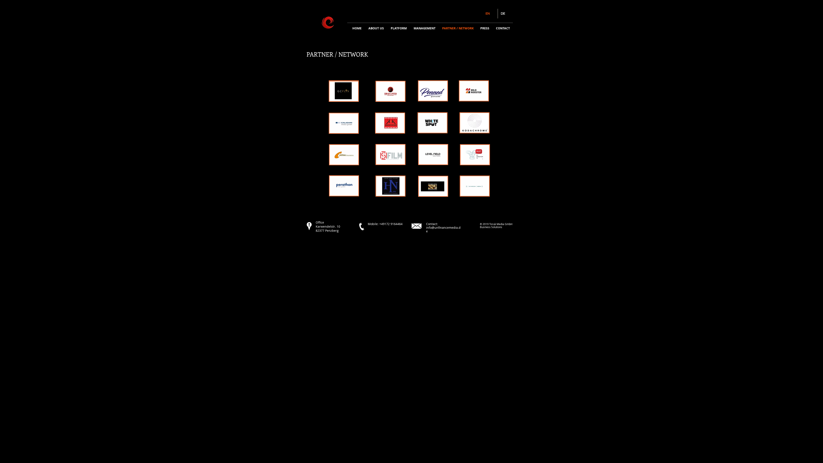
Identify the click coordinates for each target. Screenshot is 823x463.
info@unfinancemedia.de (443, 229)
